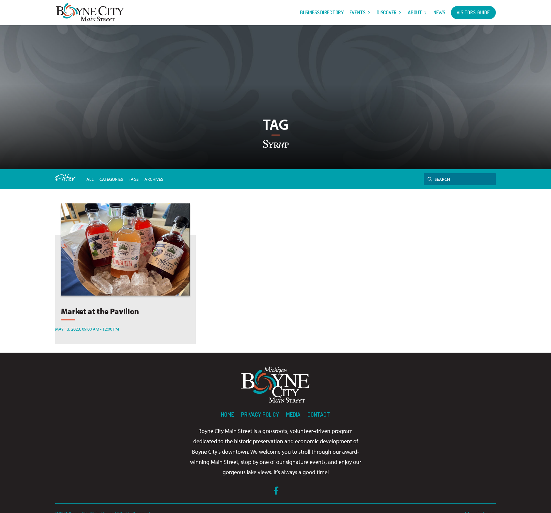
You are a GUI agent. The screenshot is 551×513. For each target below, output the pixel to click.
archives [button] (153, 179)
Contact (318, 414)
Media (293, 414)
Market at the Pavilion (100, 311)
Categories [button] (111, 179)
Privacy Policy (260, 414)
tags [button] (134, 179)
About (415, 12)
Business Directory (322, 12)
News (439, 12)
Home (227, 414)
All (90, 179)
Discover (387, 12)
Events (357, 12)
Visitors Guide (473, 12)
